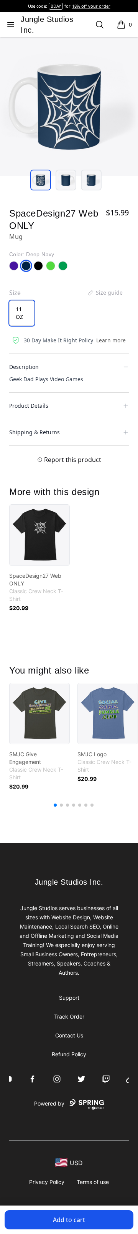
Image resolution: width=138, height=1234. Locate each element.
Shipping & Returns (34, 432)
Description (24, 366)
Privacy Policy (46, 1182)
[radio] (21, 313)
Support (69, 997)
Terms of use (93, 1182)
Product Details (28, 405)
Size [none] (15, 292)
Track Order (69, 1016)
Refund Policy (69, 1054)
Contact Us (69, 1035)
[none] (105, 293)
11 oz (19, 312)
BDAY (56, 6)
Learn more (111, 340)
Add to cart (69, 1220)
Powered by (49, 1103)
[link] (39, 535)
